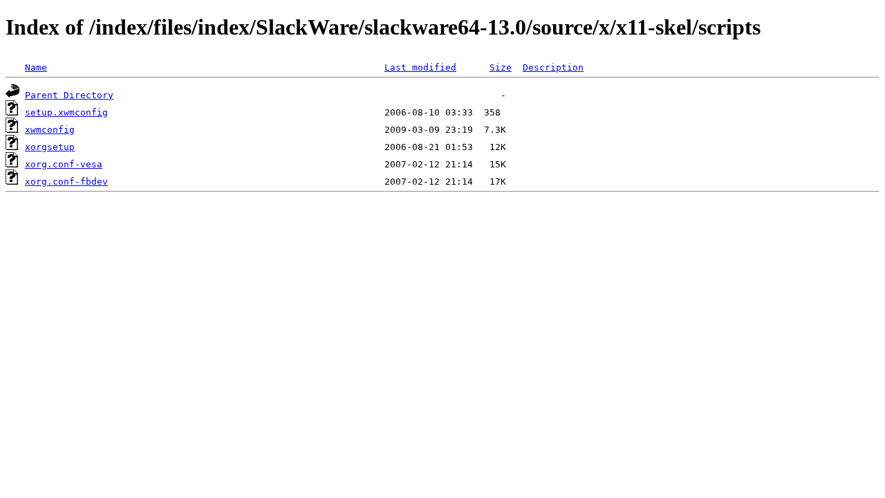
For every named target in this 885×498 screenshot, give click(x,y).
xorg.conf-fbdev (66, 181)
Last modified (420, 67)
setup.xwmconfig (66, 112)
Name (36, 67)
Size (501, 67)
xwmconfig (50, 129)
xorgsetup (50, 147)
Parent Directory (69, 95)
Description (553, 67)
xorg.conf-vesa (63, 164)
